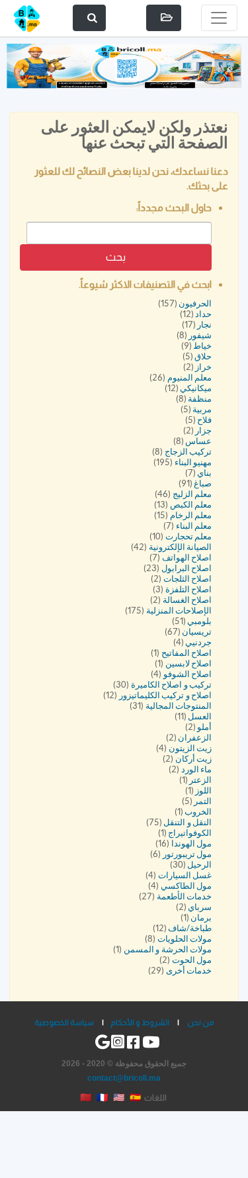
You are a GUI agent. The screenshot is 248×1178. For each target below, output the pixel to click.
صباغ (203, 483)
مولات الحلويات (184, 939)
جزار (203, 430)
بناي (204, 473)
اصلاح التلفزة (188, 589)
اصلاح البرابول (186, 568)
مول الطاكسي (186, 886)
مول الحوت (192, 960)
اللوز (203, 790)
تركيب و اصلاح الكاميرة (171, 685)
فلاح (204, 420)
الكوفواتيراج (190, 833)
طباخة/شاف (190, 928)
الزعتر (200, 780)
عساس (198, 441)
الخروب (198, 812)
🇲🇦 (85, 1097)
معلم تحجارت (188, 536)
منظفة (200, 399)
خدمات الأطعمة (184, 896)
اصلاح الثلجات (187, 579)
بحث (116, 257)
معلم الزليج (192, 494)
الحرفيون (195, 303)
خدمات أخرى (189, 970)
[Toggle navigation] (219, 18)
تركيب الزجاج (188, 452)
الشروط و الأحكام (139, 1022)
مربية (202, 409)
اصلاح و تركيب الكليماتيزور (165, 695)
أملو (204, 727)
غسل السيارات (185, 875)
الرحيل (199, 865)
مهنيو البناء (193, 462)
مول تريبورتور (187, 854)
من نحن (200, 1022)
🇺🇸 (118, 1097)
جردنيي (198, 642)
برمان (201, 918)
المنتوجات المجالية (178, 706)
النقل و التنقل (187, 822)
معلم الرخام (191, 515)
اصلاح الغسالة (187, 600)
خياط (202, 346)
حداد (203, 314)
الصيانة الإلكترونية (180, 547)
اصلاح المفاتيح (186, 653)
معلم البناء (194, 526)
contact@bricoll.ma (124, 1077)
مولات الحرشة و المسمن (168, 949)
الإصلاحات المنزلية (179, 610)
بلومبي (199, 621)
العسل (200, 716)
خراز (203, 367)
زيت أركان (193, 759)
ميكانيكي (196, 388)
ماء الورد (196, 769)
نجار (204, 325)
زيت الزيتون (190, 748)
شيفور (200, 335)
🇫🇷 (102, 1097)
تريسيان (197, 632)
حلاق (203, 356)
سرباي (200, 907)
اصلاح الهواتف (187, 558)
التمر (203, 801)
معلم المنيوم (189, 378)
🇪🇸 (135, 1097)
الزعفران (195, 738)
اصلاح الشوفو (187, 674)
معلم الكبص (191, 505)
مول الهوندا (191, 843)
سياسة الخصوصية (64, 1022)
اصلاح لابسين (188, 663)
